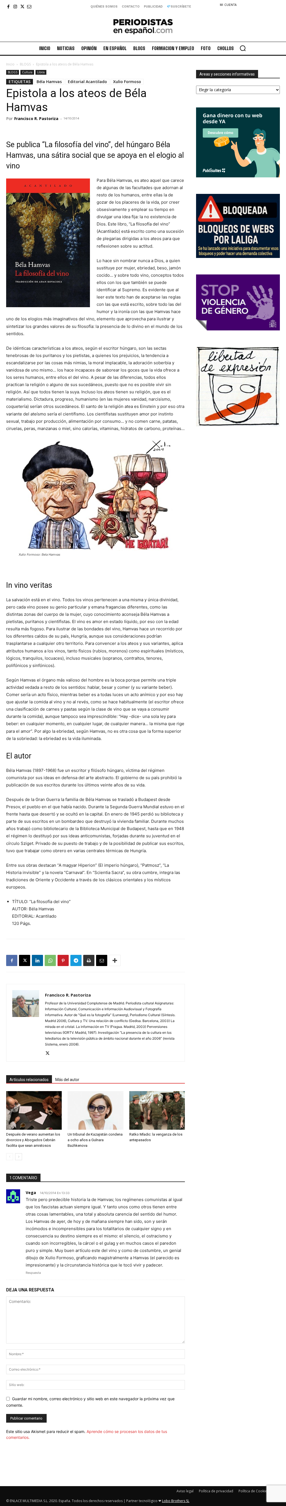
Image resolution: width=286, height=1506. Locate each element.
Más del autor (67, 1079)
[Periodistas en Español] (143, 26)
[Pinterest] (63, 960)
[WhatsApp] (50, 960)
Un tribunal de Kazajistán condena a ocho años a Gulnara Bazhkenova (95, 1140)
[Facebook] (8, 6)
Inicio (10, 64)
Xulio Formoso (127, 81)
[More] (115, 960)
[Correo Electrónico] (101, 960)
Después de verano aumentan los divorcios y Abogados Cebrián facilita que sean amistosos (33, 1140)
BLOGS (25, 64)
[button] (242, 48)
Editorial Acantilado (87, 81)
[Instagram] (15, 6)
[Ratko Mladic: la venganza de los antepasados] (157, 1110)
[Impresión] (88, 960)
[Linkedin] (37, 960)
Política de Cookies (254, 1491)
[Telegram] (76, 960)
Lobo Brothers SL (175, 1500)
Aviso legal (185, 1491)
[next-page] (18, 1156)
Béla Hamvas (49, 81)
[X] (22, 6)
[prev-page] (9, 1156)
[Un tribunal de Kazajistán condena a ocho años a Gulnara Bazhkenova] (95, 1110)
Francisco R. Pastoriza (36, 118)
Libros (41, 72)
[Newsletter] (29, 6)
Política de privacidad (216, 1491)
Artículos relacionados (29, 1079)
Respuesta (33, 1273)
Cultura (27, 72)
